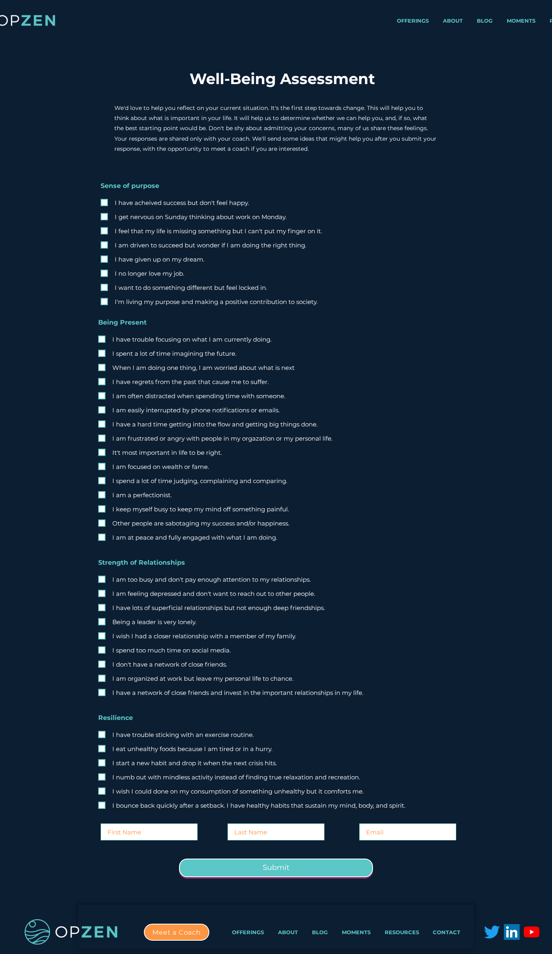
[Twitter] (492, 932)
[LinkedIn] (512, 932)
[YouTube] (531, 932)
